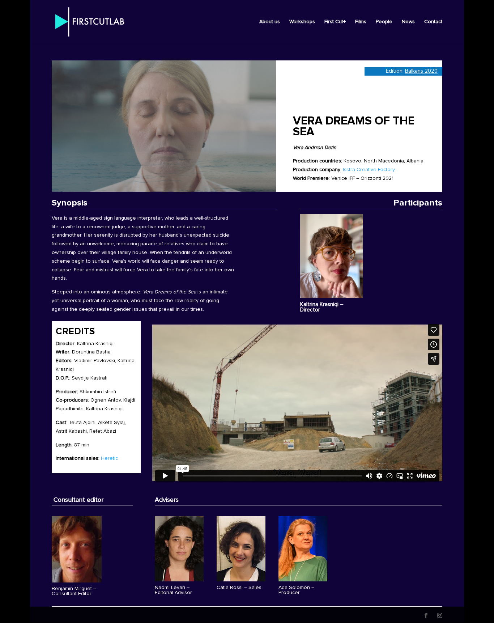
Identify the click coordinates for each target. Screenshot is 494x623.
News (408, 21)
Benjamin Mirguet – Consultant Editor (74, 591)
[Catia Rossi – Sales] (241, 548)
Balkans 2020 (421, 71)
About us (269, 21)
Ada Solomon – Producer (296, 590)
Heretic (109, 458)
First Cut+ (335, 21)
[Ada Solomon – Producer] (302, 548)
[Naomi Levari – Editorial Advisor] (179, 548)
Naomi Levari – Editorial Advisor (173, 590)
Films (360, 21)
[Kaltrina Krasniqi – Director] (331, 256)
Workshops (302, 21)
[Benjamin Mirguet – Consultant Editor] (77, 549)
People (384, 21)
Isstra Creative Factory (369, 169)
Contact (433, 21)
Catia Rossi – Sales (239, 587)
